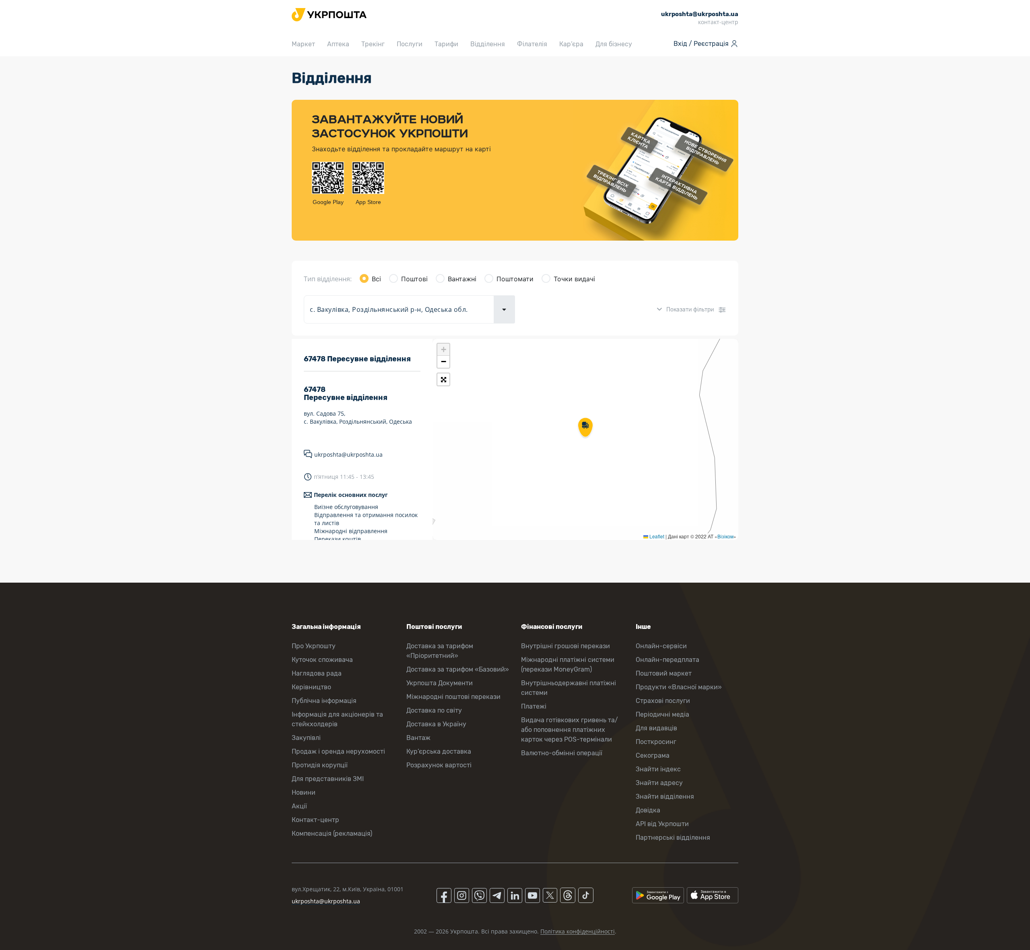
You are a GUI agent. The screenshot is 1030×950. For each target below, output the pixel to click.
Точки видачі (574, 279)
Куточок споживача (322, 660)
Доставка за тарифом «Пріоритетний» (439, 650)
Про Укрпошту (314, 646)
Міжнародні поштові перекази (453, 697)
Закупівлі (306, 738)
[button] (585, 428)
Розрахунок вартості (439, 765)
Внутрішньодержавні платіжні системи (568, 688)
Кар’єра (571, 44)
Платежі (533, 706)
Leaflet (656, 536)
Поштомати (515, 279)
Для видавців (656, 728)
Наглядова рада (317, 673)
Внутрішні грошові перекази (565, 646)
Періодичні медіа (662, 714)
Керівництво (311, 687)
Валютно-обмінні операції (561, 753)
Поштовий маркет (664, 673)
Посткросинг (656, 742)
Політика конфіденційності (577, 931)
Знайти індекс (658, 769)
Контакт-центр (315, 820)
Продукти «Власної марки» (679, 687)
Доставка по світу (434, 710)
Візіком (725, 536)
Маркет (303, 44)
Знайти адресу (659, 783)
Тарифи (446, 44)
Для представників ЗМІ (328, 779)
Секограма (653, 755)
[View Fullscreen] (443, 379)
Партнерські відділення (673, 837)
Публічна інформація (324, 701)
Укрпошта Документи (439, 683)
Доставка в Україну (436, 724)
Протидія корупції (320, 765)
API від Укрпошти (662, 824)
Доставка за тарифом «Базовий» (457, 669)
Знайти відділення (665, 796)
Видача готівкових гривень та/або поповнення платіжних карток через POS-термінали (569, 729)
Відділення (487, 44)
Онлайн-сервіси (661, 646)
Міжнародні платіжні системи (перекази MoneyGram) (567, 664)
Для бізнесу (613, 44)
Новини (303, 792)
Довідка (648, 810)
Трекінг (373, 44)
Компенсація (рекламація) (332, 833)
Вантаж (418, 738)
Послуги (409, 44)
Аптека (338, 44)
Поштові (414, 279)
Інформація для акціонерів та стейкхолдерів (337, 719)
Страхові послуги (663, 701)
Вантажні (462, 279)
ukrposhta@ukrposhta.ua (348, 454)
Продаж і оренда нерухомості (338, 751)
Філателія (532, 44)
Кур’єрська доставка (438, 751)
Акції (299, 806)
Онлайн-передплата (667, 660)
